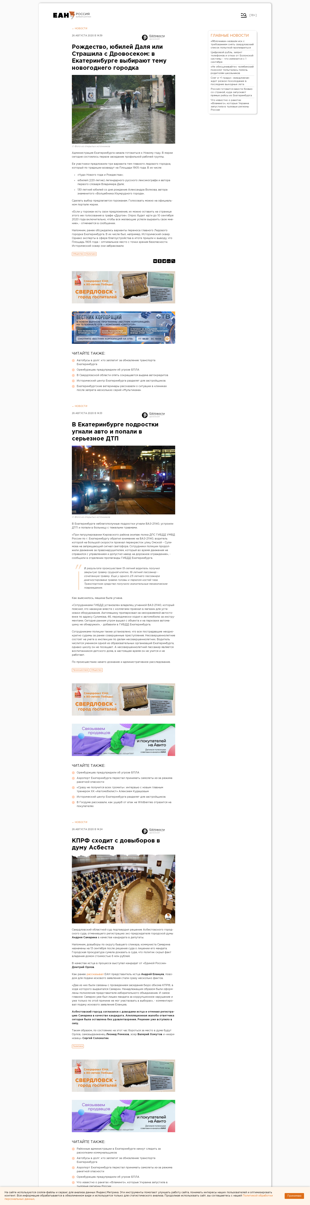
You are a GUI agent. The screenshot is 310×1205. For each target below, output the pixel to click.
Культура (91, 254)
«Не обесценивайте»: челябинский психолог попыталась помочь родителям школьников (232, 70)
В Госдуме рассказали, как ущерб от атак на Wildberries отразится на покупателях (124, 804)
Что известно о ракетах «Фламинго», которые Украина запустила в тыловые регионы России (122, 1184)
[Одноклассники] (160, 261)
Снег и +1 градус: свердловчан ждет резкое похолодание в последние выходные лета (230, 81)
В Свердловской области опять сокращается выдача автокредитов (122, 375)
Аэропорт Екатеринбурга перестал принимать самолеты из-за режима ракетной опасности (124, 780)
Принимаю (294, 1196)
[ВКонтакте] (155, 261)
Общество (78, 254)
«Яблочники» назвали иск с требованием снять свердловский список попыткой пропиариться (232, 44)
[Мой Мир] (169, 261)
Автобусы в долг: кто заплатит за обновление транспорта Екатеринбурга (116, 362)
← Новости (79, 29)
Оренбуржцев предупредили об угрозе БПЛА (108, 370)
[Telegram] (164, 261)
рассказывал (95, 974)
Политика (78, 1046)
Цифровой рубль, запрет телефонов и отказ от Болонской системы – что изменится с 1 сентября (232, 57)
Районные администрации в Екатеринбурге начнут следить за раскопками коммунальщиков (119, 1151)
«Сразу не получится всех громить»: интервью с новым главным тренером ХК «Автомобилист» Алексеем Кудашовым (120, 789)
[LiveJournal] (173, 261)
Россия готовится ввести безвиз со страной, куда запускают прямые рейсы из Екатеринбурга (231, 92)
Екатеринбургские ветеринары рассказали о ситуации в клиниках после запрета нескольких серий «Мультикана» (122, 388)
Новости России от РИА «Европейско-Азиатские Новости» (64, 15)
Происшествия (80, 670)
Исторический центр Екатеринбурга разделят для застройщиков (121, 381)
